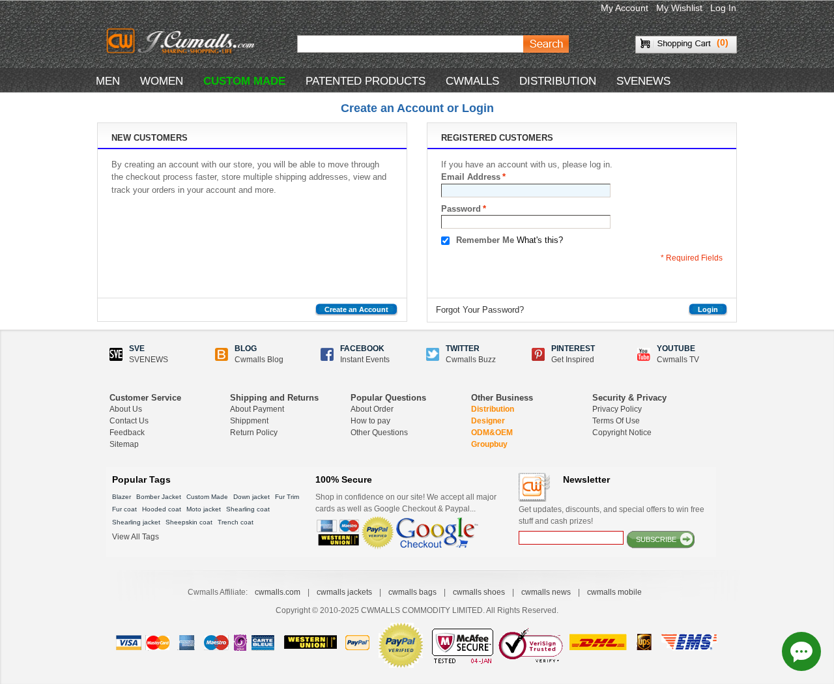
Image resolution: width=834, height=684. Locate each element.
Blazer (121, 496)
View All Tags (135, 536)
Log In (723, 8)
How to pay (370, 420)
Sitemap (124, 444)
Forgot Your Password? (480, 310)
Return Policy (254, 432)
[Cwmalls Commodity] (180, 41)
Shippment (249, 420)
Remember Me (485, 240)
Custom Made (207, 496)
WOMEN (161, 81)
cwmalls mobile (614, 592)
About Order (372, 409)
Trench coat (235, 522)
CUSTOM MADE (244, 81)
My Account (624, 8)
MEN (108, 81)
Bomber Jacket (158, 496)
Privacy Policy (617, 409)
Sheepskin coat (188, 522)
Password (461, 209)
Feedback (127, 432)
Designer (488, 420)
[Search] (546, 44)
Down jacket (251, 496)
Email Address (470, 177)
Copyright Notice (622, 432)
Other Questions (379, 432)
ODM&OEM (492, 432)
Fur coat (124, 509)
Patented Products (365, 81)
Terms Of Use (616, 420)
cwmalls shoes (479, 592)
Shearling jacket (136, 522)
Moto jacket (203, 509)
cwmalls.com (277, 592)
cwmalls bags (412, 592)
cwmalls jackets (344, 592)
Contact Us (129, 420)
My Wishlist (679, 8)
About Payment (257, 409)
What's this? (540, 240)
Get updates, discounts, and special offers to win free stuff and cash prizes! (611, 515)
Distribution (492, 409)
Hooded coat (161, 509)
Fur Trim (287, 496)
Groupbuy (489, 444)
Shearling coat (248, 509)
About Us (125, 409)
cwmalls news (546, 592)
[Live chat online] (801, 651)
